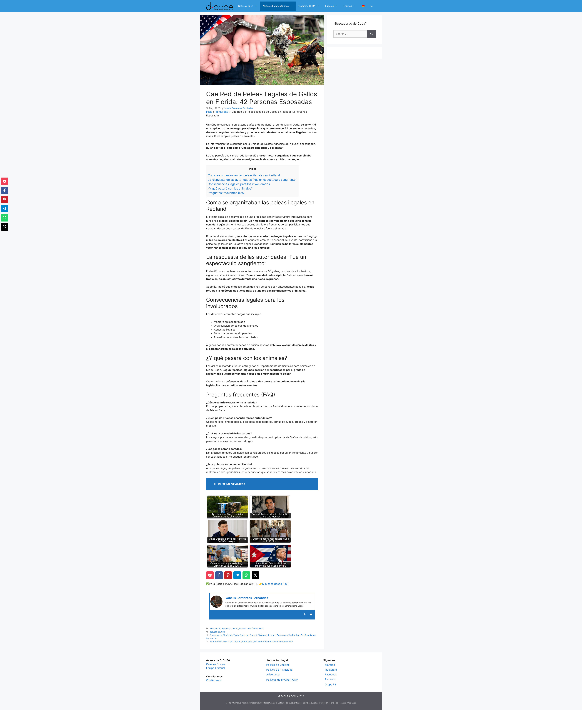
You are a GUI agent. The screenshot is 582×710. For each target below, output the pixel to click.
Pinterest (330, 679)
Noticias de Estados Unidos (224, 628)
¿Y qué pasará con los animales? (230, 188)
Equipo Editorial (215, 668)
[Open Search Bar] (372, 6)
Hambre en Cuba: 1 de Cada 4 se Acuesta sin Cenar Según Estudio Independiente (251, 641)
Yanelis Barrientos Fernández (246, 598)
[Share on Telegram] (237, 575)
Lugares (329, 6)
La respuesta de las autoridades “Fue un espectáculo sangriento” (253, 179)
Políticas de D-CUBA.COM (282, 680)
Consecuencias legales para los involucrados (239, 184)
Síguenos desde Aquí (275, 583)
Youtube (330, 665)
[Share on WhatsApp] (246, 575)
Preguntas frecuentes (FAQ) (227, 193)
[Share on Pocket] (210, 575)
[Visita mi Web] (311, 614)
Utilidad (348, 6)
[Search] (371, 34)
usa (223, 631)
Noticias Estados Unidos (276, 6)
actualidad (222, 111)
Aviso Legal (273, 674)
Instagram (331, 670)
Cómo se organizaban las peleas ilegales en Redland (244, 175)
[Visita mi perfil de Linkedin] (305, 614)
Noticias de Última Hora (251, 628)
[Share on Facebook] (219, 575)
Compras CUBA (307, 6)
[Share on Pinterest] (228, 575)
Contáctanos (214, 680)
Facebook (331, 674)
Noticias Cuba (245, 6)
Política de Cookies (277, 665)
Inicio (209, 111)
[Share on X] (255, 575)
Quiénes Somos (215, 664)
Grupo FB (330, 684)
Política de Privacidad (279, 670)
